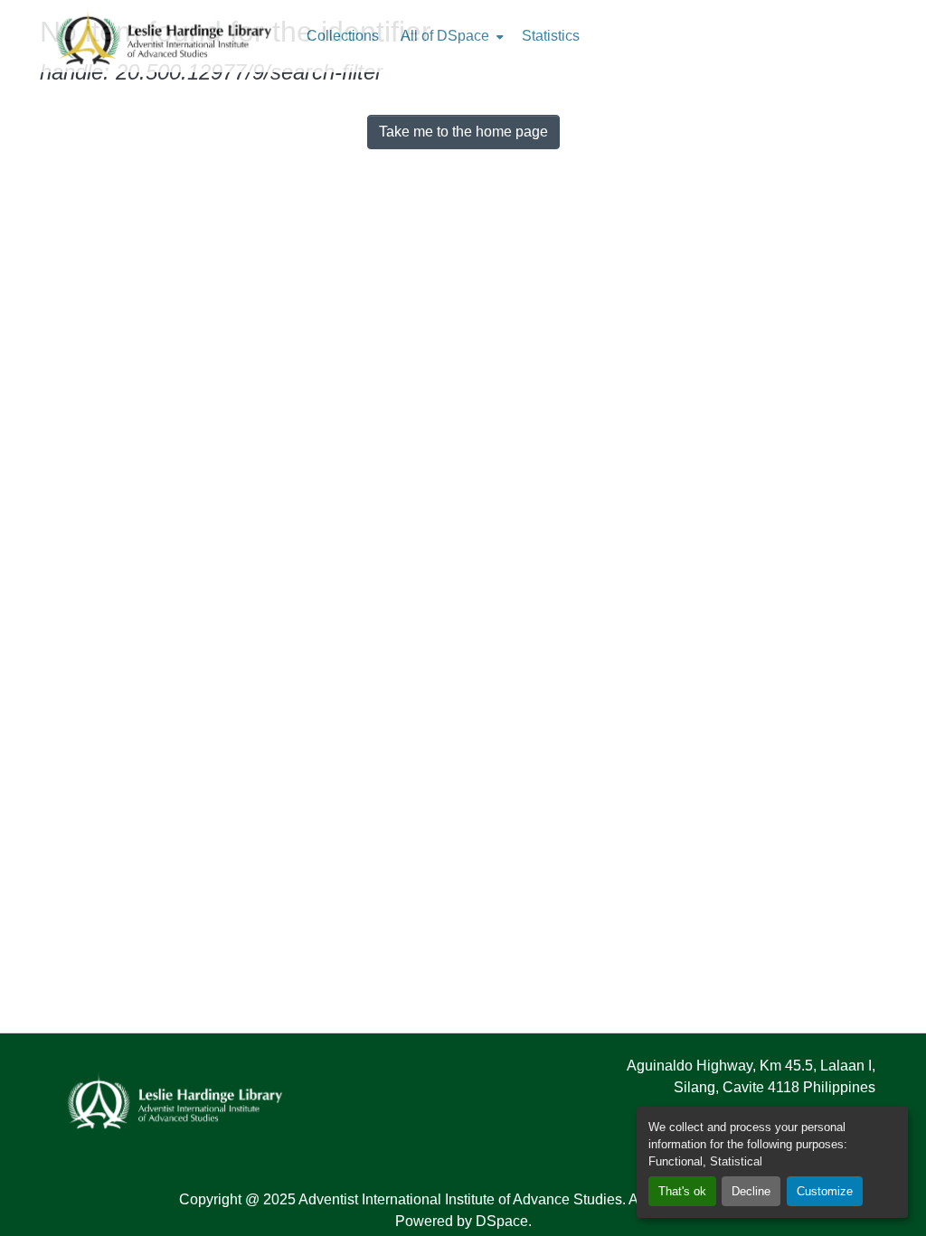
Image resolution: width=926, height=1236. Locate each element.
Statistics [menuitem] (551, 35)
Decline (751, 1191)
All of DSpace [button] (445, 35)
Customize (825, 1191)
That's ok (682, 1191)
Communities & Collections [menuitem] (343, 36)
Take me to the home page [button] (463, 131)
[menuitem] (450, 36)
